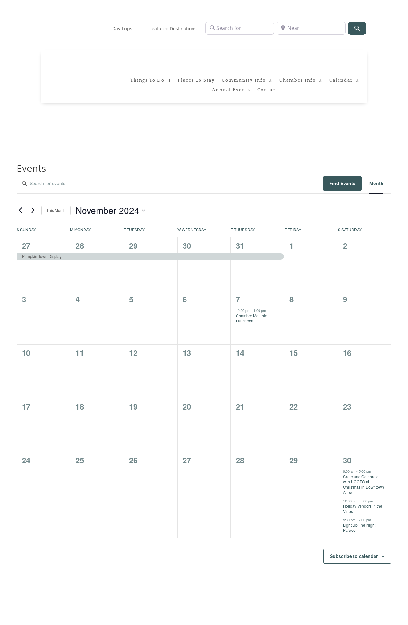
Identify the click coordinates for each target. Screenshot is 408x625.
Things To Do (147, 80)
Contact (267, 90)
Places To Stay (196, 80)
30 (187, 245)
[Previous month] (20, 210)
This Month (56, 210)
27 (26, 245)
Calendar (341, 80)
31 (240, 245)
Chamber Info (297, 80)
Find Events (342, 183)
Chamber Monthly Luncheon (251, 318)
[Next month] (33, 210)
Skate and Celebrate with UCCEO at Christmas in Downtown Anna (363, 484)
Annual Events (231, 90)
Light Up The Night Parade (359, 527)
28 (80, 245)
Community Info (244, 80)
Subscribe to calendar (354, 556)
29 (133, 245)
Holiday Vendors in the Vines (362, 508)
